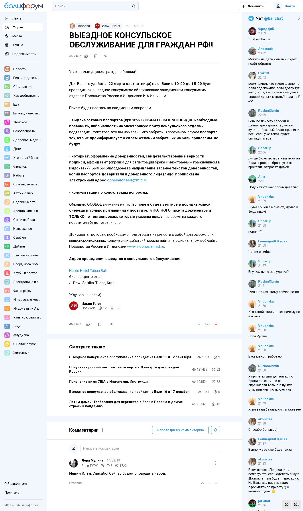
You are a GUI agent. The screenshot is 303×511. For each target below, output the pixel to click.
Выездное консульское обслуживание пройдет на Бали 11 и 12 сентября (130, 357)
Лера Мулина (92, 460)
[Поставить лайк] (199, 324)
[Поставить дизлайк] (216, 324)
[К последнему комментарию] (296, 504)
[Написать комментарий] (286, 504)
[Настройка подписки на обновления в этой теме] (215, 430)
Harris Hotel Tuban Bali (88, 270)
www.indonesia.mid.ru (145, 246)
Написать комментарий (101, 448)
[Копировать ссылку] (105, 56)
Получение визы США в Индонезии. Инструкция (109, 381)
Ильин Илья (91, 304)
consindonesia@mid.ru (127, 180)
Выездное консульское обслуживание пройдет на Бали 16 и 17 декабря (129, 392)
